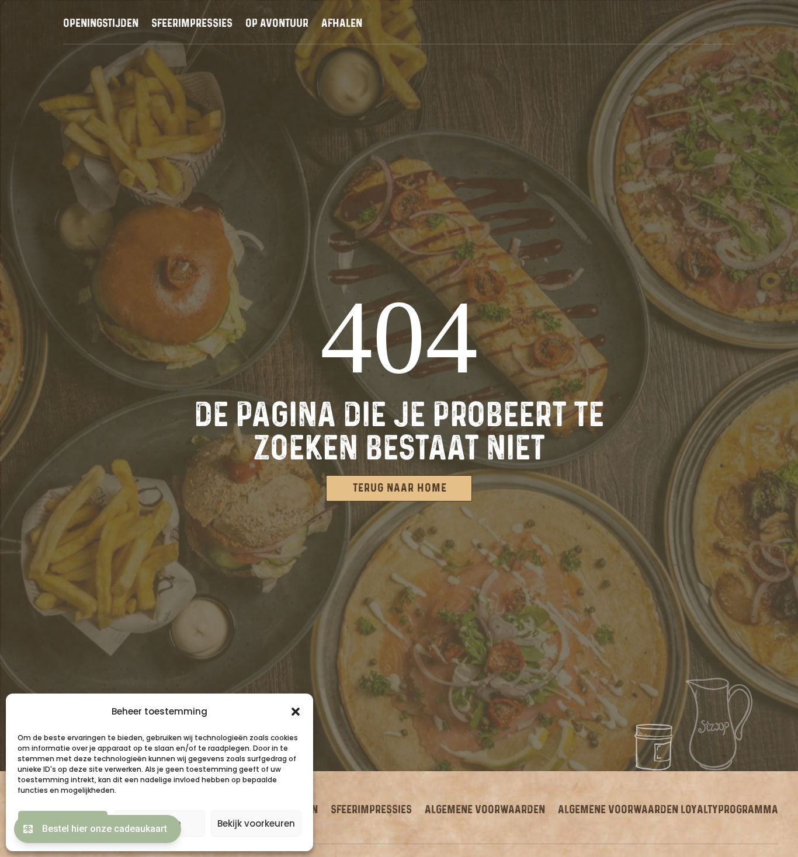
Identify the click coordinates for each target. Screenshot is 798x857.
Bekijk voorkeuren (256, 823)
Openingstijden (100, 24)
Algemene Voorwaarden (485, 810)
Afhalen (341, 24)
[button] (295, 711)
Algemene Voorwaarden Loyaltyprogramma (668, 810)
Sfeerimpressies (192, 24)
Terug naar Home (400, 488)
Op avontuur (276, 24)
